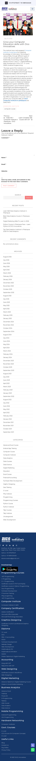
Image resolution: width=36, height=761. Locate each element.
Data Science (7, 464)
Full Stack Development (9, 591)
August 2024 (7, 335)
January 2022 (7, 419)
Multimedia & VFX (7, 649)
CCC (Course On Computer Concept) (13, 733)
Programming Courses (10, 500)
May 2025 (6, 305)
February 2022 (7, 416)
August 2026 (7, 257)
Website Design (6, 644)
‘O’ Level (4, 632)
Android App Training (10, 448)
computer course (9, 109)
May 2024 (6, 344)
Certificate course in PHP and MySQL (13, 584)
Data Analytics (7, 458)
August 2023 (7, 373)
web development (9, 520)
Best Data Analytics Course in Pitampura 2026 (16, 217)
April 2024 (6, 348)
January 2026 (7, 279)
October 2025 (7, 289)
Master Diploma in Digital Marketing (13, 656)
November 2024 (8, 325)
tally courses (7, 510)
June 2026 (6, 263)
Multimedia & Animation (9, 651)
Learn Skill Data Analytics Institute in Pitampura (15, 212)
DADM (3, 654)
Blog (3, 743)
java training (7, 487)
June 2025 (6, 302)
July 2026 (6, 260)
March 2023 (7, 386)
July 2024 (6, 338)
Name (3, 157)
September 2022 (8, 396)
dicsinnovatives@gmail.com (10, 558)
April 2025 (6, 309)
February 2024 (8, 354)
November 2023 (8, 364)
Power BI (4, 696)
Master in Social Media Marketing (12, 684)
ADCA (3, 639)
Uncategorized (8, 516)
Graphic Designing (9, 484)
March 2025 (7, 312)
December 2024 (8, 322)
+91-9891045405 (25, 3)
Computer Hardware (8, 724)
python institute (8, 507)
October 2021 (7, 429)
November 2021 (8, 425)
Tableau (3, 701)
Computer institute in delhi (10, 605)
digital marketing (8, 468)
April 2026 (6, 270)
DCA (2, 635)
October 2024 (7, 328)
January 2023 (7, 393)
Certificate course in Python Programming (15, 586)
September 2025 (8, 292)
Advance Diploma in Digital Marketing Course (16, 682)
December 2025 (8, 283)
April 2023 (6, 383)
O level (5, 490)
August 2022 (7, 399)
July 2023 (6, 377)
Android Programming (8, 715)
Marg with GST (6, 663)
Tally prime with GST (7, 666)
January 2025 (7, 318)
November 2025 (8, 286)
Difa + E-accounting (7, 637)
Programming (7, 497)
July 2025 (6, 299)
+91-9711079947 (14, 3)
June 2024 (6, 341)
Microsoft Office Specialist (9, 614)
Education (6, 471)
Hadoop (4, 693)
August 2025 (7, 296)
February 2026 (7, 276)
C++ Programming (7, 581)
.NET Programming (7, 576)
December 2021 (8, 422)
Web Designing (6, 675)
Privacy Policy (5, 750)
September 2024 (8, 331)
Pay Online (4, 747)
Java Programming (7, 588)
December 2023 (8, 360)
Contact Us (5, 745)
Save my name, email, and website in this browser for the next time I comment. (15, 180)
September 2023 (8, 370)
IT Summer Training (7, 593)
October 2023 (7, 367)
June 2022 (6, 406)
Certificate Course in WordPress (11, 672)
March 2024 (7, 351)
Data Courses (7, 461)
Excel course (7, 474)
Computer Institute (11, 106)
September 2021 (8, 432)
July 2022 (6, 403)
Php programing (6, 596)
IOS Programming (7, 717)
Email (3, 164)
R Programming (6, 698)
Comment (5, 138)
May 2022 (6, 409)
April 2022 (6, 412)
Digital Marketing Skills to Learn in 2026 (16, 221)
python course (8, 503)
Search (18, 195)
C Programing (6, 579)
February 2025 (7, 315)
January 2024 (7, 357)
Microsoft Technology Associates (12, 617)
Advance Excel (6, 691)
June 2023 (6, 380)
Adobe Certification (7, 612)
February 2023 (7, 390)
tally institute (7, 513)
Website (4, 171)
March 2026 (7, 273)
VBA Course (5, 703)
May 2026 (6, 266)
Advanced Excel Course (10, 445)
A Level (3, 731)
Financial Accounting (10, 477)
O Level (3, 736)
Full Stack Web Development (12, 481)
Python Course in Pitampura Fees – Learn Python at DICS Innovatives (16, 225)
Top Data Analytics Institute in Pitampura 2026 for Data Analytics (16, 230)
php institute (7, 494)
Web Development (7, 647)
